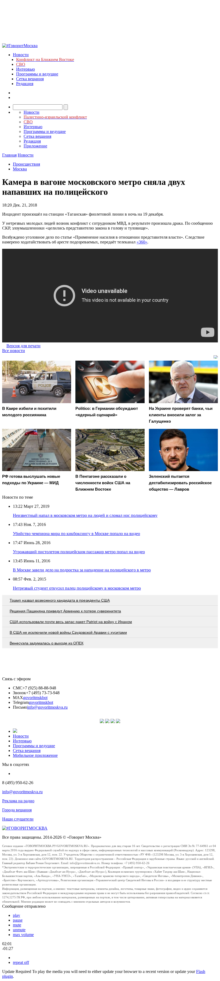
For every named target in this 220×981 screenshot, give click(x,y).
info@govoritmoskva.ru (47, 707)
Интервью (25, 69)
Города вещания (17, 810)
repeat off (21, 962)
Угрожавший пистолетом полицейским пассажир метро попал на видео (79, 551)
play (16, 915)
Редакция (24, 83)
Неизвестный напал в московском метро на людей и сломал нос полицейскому (85, 515)
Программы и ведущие (37, 74)
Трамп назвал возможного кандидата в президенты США (60, 600)
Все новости (13, 350)
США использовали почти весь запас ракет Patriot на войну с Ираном (71, 622)
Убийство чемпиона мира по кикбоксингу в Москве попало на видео (76, 533)
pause (18, 920)
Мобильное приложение (35, 755)
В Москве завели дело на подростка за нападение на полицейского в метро (82, 570)
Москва (20, 169)
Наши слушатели (18, 819)
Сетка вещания (30, 79)
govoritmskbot (35, 697)
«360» (142, 242)
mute (17, 925)
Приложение (35, 146)
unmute (19, 929)
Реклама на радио (18, 801)
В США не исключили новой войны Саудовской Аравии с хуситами (68, 632)
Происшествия (26, 164)
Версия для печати (23, 345)
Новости (21, 54)
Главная (9, 155)
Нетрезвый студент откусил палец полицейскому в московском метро (77, 588)
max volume (23, 934)
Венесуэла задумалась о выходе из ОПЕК (46, 643)
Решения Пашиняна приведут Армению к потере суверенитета (65, 611)
